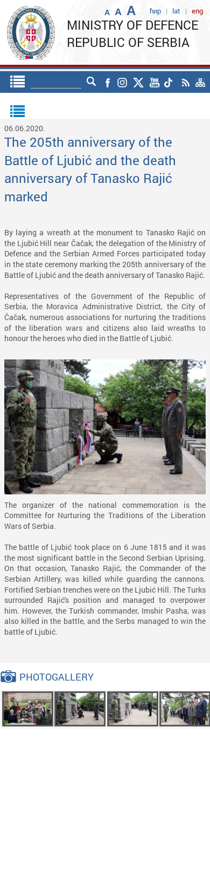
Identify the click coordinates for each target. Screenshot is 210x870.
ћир (155, 11)
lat (176, 11)
